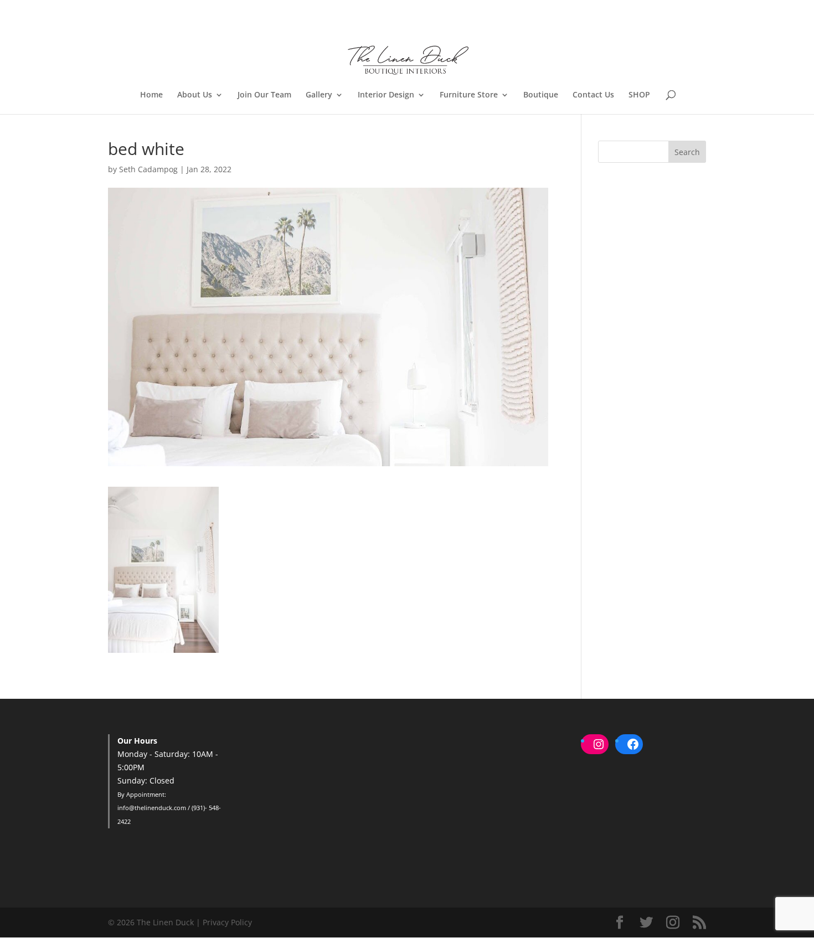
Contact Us (593, 95)
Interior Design (386, 95)
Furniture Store (469, 95)
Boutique (540, 95)
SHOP (639, 95)
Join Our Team (264, 95)
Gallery (319, 95)
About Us (194, 95)
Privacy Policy (227, 922)
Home (151, 95)
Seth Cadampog (148, 169)
